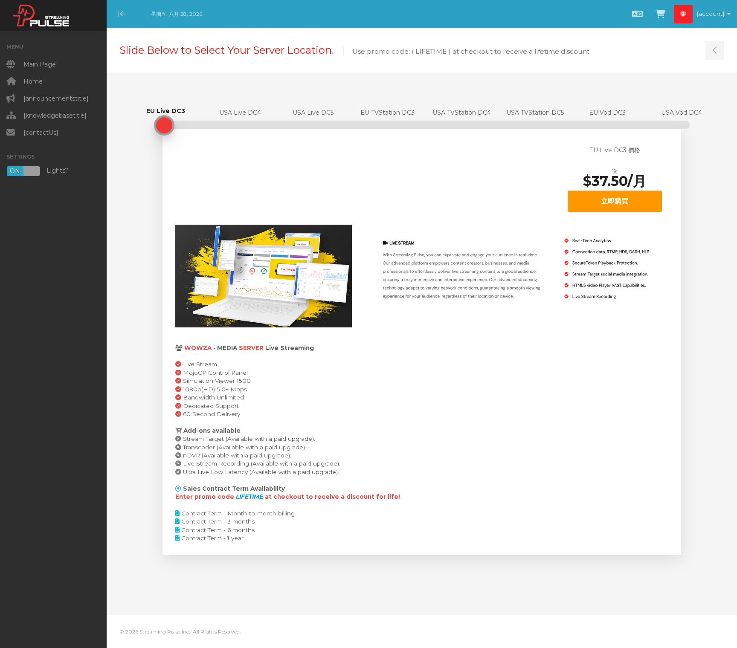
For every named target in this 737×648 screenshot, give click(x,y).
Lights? (39, 171)
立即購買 (614, 201)
